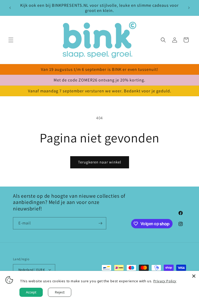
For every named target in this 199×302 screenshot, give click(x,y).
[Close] (193, 276)
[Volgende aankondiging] (189, 7)
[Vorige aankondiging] (10, 7)
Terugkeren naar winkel (99, 162)
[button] (11, 40)
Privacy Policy (164, 281)
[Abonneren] (100, 223)
